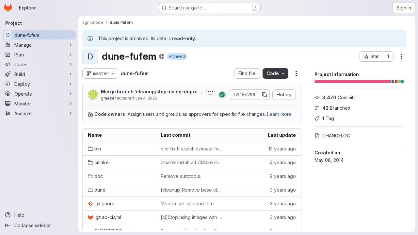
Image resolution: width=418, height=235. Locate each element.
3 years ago (283, 190)
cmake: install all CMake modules (192, 162)
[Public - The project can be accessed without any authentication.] (161, 56)
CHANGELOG (336, 135)
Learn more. (280, 114)
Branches (336, 108)
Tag (328, 118)
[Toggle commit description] (210, 92)
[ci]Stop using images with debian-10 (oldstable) (192, 217)
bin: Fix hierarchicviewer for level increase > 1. (192, 148)
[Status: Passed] (222, 95)
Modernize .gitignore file (187, 203)
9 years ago (283, 176)
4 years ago (283, 162)
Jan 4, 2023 (146, 98)
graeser (108, 98)
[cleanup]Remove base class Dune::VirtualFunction (192, 190)
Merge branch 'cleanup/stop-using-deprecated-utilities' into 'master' (152, 92)
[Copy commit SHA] (264, 94)
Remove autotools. (181, 176)
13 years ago (282, 148)
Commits (339, 97)
